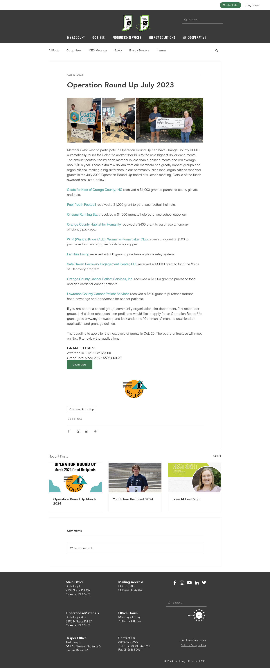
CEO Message (98, 50)
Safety (118, 50)
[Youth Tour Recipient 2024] (135, 477)
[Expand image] (84, 120)
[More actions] (201, 75)
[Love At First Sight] (194, 477)
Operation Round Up (81, 409)
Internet (161, 50)
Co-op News (74, 50)
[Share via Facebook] (69, 431)
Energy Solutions (139, 50)
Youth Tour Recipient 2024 (133, 499)
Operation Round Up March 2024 (74, 501)
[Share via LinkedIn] (87, 431)
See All (217, 455)
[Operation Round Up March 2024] (75, 477)
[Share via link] (96, 431)
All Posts (54, 50)
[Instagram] (182, 582)
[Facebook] (174, 582)
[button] (76, 37)
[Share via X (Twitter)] (78, 431)
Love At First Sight (186, 499)
